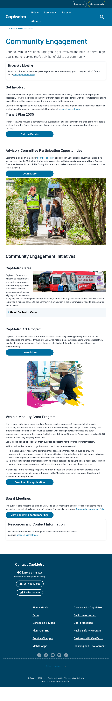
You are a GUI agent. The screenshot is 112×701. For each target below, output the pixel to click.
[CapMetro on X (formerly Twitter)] (46, 655)
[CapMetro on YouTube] (52, 655)
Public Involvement (26, 29)
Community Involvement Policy (90, 509)
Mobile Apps (40, 646)
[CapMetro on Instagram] (59, 655)
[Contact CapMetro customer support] (73, 655)
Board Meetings (83, 622)
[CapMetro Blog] (66, 655)
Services (49, 12)
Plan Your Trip (41, 630)
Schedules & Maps (44, 622)
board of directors (46, 158)
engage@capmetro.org (24, 74)
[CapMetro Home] (17, 17)
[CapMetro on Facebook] (39, 655)
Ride (33, 12)
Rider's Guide (40, 607)
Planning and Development (90, 646)
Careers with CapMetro (88, 607)
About (35, 21)
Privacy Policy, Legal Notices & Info (55, 681)
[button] (56, 312)
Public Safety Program (87, 630)
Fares (65, 12)
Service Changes (43, 638)
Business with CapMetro (88, 638)
